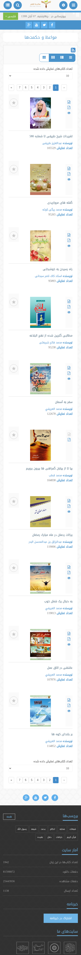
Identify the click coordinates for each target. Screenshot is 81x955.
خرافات (59, 837)
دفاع (50, 837)
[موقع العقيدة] (54, 948)
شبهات (73, 829)
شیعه (33, 829)
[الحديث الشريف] (22, 948)
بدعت (43, 829)
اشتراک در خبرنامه (61, 918)
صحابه (62, 829)
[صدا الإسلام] (38, 948)
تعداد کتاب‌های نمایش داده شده (52, 68)
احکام (52, 829)
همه (9, 816)
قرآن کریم (71, 837)
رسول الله (22, 829)
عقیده (40, 837)
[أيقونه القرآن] (70, 948)
